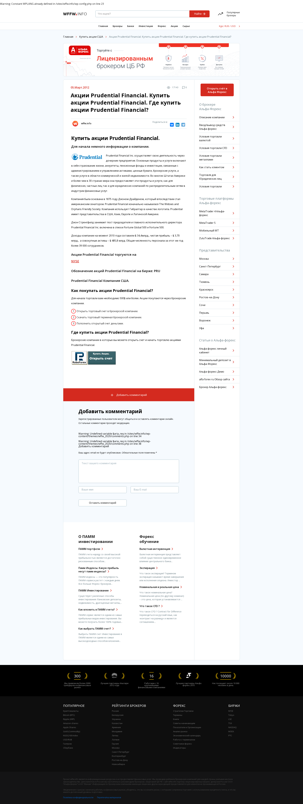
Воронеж (205, 320)
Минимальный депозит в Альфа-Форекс (215, 362)
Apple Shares (69, 727)
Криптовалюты (71, 711)
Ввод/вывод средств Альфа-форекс (212, 127)
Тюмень (204, 282)
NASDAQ (232, 727)
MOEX (231, 731)
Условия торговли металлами (210, 157)
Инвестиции (146, 26)
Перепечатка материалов (109, 797)
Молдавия (117, 731)
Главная (103, 26)
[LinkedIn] (177, 125)
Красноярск (206, 289)
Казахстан (117, 723)
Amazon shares (70, 723)
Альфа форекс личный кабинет (212, 350)
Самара (203, 274)
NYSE (230, 711)
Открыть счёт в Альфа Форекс (217, 90)
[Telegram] (183, 125)
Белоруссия (117, 715)
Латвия (115, 739)
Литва (115, 735)
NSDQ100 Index (70, 735)
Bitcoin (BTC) (69, 715)
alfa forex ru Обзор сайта (214, 379)
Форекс (162, 26)
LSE (230, 719)
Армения (116, 727)
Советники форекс (182, 743)
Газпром (67, 743)
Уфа (201, 328)
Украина (116, 719)
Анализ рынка (180, 731)
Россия (115, 711)
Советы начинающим (184, 723)
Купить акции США (91, 36)
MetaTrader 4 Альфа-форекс (212, 213)
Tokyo (231, 715)
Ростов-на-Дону (209, 297)
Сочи (202, 305)
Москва (204, 258)
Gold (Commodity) (71, 731)
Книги (176, 719)
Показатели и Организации (187, 727)
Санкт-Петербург (210, 266)
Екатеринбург (119, 756)
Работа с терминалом (184, 739)
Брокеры (117, 26)
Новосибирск (118, 764)
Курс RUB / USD (227, 26)
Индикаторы (179, 747)
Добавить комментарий (131, 395)
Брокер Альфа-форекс (212, 387)
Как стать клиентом (211, 167)
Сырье (186, 26)
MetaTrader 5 (207, 223)
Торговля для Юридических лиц (210, 176)
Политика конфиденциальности (78, 797)
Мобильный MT (209, 230)
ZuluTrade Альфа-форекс (214, 238)
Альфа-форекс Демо (211, 371)
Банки (130, 26)
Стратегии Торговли (183, 711)
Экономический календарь (187, 735)
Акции (174, 26)
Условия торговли (210, 186)
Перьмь (204, 312)
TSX (230, 723)
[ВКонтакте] (172, 125)
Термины (177, 715)
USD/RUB (67, 739)
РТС (230, 735)
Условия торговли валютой (210, 138)
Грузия (115, 743)
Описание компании (212, 117)
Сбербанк (68, 747)
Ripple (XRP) (68, 719)
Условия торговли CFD (213, 148)
